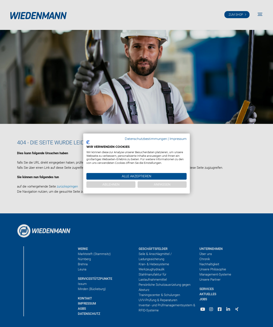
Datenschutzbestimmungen (146, 139)
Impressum (178, 139)
